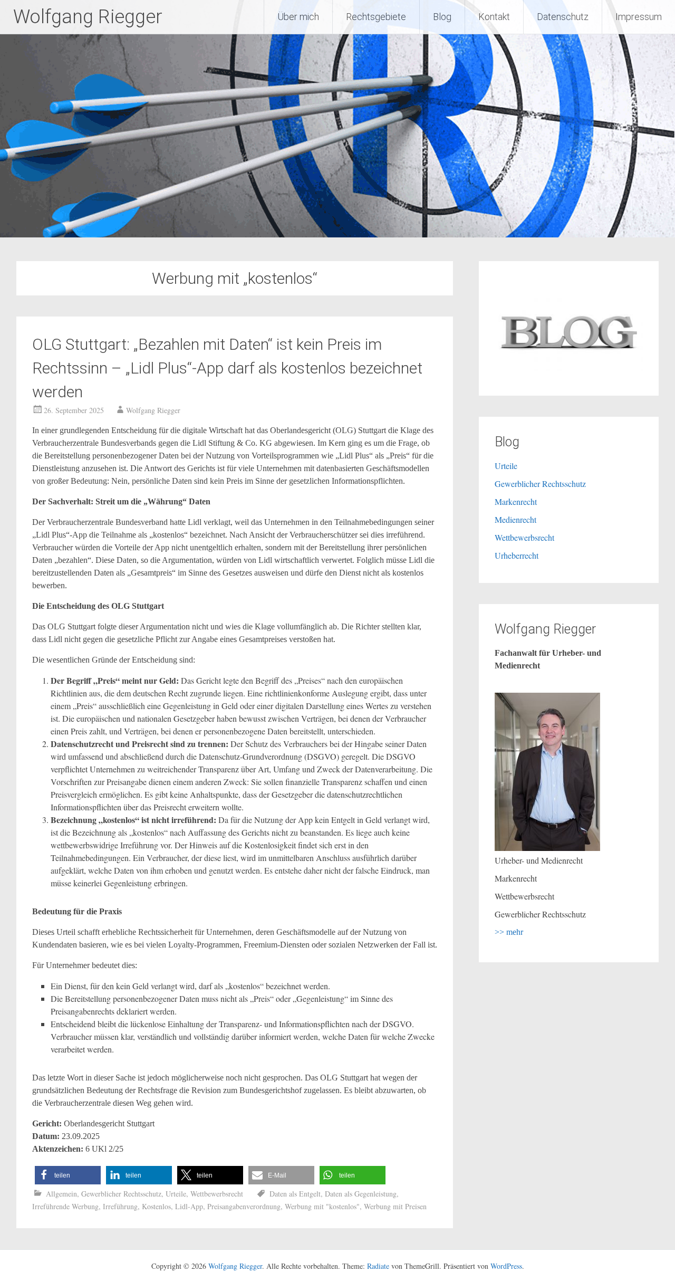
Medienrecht (515, 519)
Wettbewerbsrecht (216, 1194)
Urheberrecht (516, 555)
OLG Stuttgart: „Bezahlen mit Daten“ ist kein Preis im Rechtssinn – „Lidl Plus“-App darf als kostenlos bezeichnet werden (227, 368)
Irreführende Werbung (65, 1206)
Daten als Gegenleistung (361, 1194)
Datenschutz (563, 16)
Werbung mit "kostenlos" (322, 1206)
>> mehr (509, 931)
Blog (442, 16)
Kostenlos (156, 1206)
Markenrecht (516, 501)
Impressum (638, 16)
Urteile (176, 1194)
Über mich (298, 16)
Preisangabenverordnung (244, 1206)
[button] (68, 1175)
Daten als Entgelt (295, 1194)
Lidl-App (189, 1206)
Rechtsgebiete (376, 16)
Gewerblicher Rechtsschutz (121, 1194)
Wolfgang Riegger (87, 17)
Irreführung (120, 1206)
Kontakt (494, 16)
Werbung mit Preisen (395, 1206)
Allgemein (61, 1194)
